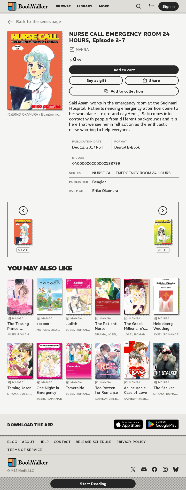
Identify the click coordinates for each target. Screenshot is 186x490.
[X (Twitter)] (133, 469)
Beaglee (99, 182)
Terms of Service (24, 449)
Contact (62, 441)
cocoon (43, 323)
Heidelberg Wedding (163, 326)
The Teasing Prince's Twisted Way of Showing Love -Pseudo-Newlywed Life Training (19, 326)
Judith (71, 323)
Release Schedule (94, 441)
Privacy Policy (131, 441)
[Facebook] (154, 469)
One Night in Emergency (48, 390)
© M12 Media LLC (20, 470)
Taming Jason (19, 388)
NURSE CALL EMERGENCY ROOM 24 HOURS (131, 173)
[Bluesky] (176, 469)
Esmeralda (75, 388)
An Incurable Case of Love (135, 390)
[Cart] (151, 6)
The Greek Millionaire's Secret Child (135, 326)
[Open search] (138, 6)
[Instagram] (165, 469)
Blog (12, 441)
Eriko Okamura (105, 190)
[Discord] (144, 469)
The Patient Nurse (106, 326)
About (28, 441)
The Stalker (163, 388)
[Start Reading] (34, 70)
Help (44, 441)
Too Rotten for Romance (106, 390)
